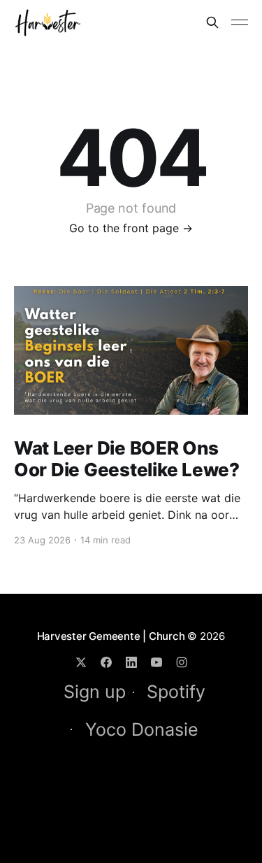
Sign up (95, 691)
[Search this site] (212, 22)
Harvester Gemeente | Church (111, 636)
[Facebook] (106, 662)
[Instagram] (181, 662)
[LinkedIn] (131, 662)
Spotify (176, 691)
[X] (81, 662)
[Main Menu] (239, 22)
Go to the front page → (131, 228)
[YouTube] (156, 662)
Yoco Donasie (141, 729)
